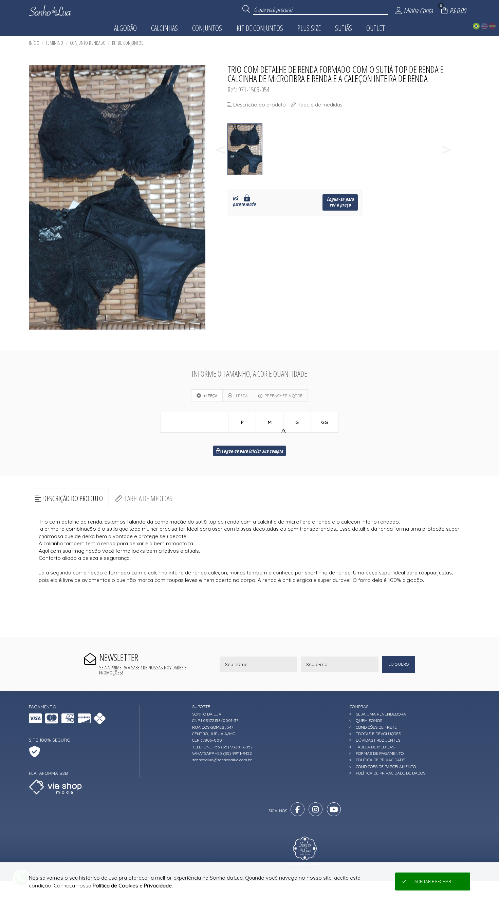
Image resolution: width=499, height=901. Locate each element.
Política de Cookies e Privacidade (132, 885)
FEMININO (54, 43)
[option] (245, 149)
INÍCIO (34, 43)
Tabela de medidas (148, 498)
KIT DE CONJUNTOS (128, 43)
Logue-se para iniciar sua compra (252, 451)
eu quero (398, 664)
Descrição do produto (73, 498)
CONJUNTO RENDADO (88, 43)
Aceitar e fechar (432, 881)
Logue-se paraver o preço (340, 202)
